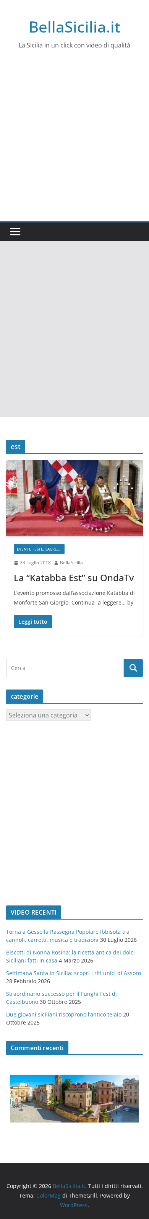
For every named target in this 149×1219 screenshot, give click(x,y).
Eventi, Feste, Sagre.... (39, 549)
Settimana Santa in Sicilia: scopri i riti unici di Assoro (73, 973)
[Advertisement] (74, 142)
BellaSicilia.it (74, 26)
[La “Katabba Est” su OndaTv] (74, 498)
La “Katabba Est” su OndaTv (74, 577)
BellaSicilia (71, 562)
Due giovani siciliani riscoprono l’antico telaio (63, 1014)
